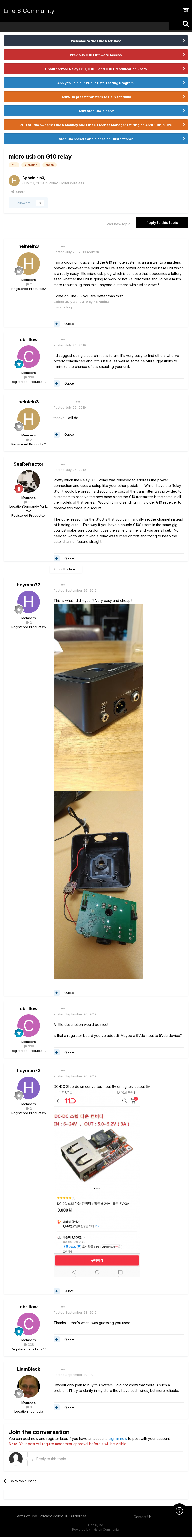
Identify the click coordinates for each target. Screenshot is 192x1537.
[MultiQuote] (57, 324)
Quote (69, 324)
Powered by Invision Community (96, 1529)
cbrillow (29, 339)
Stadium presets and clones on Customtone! (96, 139)
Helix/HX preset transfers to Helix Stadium (96, 97)
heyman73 (29, 584)
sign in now (118, 1438)
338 (30, 377)
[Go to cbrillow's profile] (29, 356)
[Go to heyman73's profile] (29, 602)
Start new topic (118, 224)
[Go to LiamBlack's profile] (29, 1386)
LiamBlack (28, 1369)
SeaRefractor (29, 464)
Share (20, 192)
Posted (70, 252)
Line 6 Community (29, 10)
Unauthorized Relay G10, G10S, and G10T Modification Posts (96, 69)
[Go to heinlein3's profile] (14, 180)
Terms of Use (26, 1516)
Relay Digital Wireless (66, 183)
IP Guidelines (76, 1516)
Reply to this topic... (52, 1459)
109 (30, 502)
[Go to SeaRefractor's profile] (29, 481)
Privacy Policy (51, 1516)
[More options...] (63, 247)
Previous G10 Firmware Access (96, 55)
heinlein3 (36, 178)
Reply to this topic (162, 222)
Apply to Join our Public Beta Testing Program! (96, 83)
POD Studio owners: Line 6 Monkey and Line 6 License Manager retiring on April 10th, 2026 (96, 125)
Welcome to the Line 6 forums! (96, 41)
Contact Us (143, 1517)
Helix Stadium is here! (96, 111)
